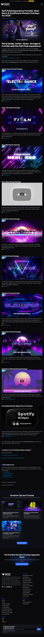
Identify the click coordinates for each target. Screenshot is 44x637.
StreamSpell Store (7, 472)
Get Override (5, 286)
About (24, 600)
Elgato (3, 618)
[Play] (22, 81)
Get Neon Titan (6, 138)
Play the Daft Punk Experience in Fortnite (10, 58)
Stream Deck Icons (26, 584)
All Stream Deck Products (27, 582)
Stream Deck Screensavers (28, 594)
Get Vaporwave (6, 362)
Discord (3, 600)
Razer (3, 620)
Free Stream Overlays (27, 589)
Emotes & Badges (26, 592)
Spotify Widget (25, 577)
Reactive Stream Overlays (27, 585)
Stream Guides (25, 603)
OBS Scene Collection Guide (7, 612)
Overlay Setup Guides (6, 603)
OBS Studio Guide (5, 605)
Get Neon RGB (6, 175)
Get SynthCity (6, 249)
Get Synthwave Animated (8, 399)
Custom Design (25, 596)
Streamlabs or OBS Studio (7, 610)
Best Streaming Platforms (7, 609)
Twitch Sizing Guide (5, 607)
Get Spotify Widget (7, 436)
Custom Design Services (8, 473)
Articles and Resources (27, 602)
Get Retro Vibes (6, 212)
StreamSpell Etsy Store (8, 477)
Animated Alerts (26, 587)
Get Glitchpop (6, 325)
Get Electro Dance (7, 101)
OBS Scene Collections (27, 578)
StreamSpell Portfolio (7, 475)
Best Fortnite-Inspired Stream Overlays (10, 455)
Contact (3, 602)
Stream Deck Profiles (27, 580)
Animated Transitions (27, 590)
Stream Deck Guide (5, 614)
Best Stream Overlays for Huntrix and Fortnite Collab (13, 458)
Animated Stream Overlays (28, 575)
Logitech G (4, 621)
